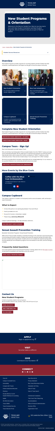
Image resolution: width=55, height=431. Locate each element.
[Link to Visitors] (27, 348)
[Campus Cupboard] (14, 111)
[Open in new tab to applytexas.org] (27, 338)
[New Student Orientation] (14, 82)
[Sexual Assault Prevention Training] (40, 111)
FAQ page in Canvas (47, 249)
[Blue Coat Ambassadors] (40, 82)
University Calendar (49, 428)
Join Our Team (41, 428)
